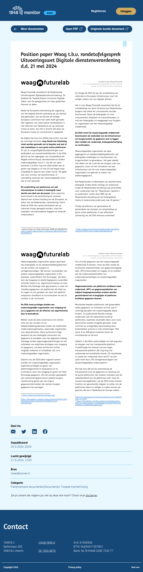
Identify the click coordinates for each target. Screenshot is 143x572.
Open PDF (73, 29)
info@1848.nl (47, 542)
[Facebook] (48, 432)
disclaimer (91, 495)
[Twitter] (26, 432)
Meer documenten (32, 29)
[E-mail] (16, 432)
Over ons (135, 567)
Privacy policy (74, 567)
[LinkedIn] (37, 432)
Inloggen (126, 11)
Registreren (98, 11)
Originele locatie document (108, 29)
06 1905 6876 (47, 550)
